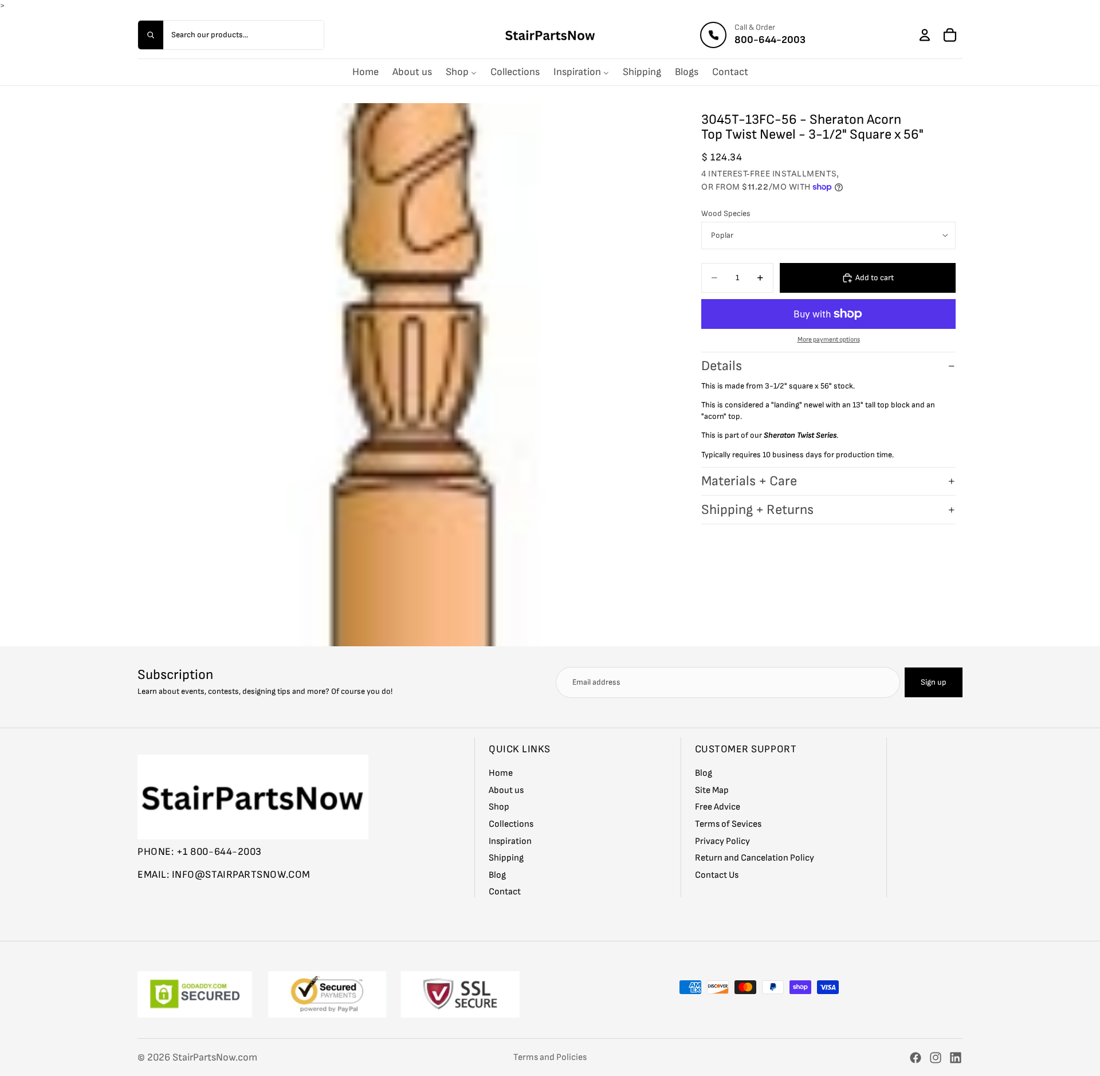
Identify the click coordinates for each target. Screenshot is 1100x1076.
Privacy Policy (722, 840)
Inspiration (510, 840)
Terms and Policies (550, 1057)
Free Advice (717, 807)
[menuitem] (365, 72)
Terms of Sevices (728, 824)
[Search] (150, 35)
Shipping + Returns (757, 509)
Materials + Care (749, 481)
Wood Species (726, 213)
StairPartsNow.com (214, 1057)
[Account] (924, 35)
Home (501, 773)
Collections (511, 824)
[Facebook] (915, 1058)
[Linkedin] (955, 1058)
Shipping (506, 858)
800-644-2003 (770, 40)
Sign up (933, 682)
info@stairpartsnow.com (241, 874)
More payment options (829, 339)
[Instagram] (935, 1058)
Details (721, 366)
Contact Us (716, 874)
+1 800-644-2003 (219, 852)
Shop (499, 807)
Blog (497, 874)
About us (506, 789)
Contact (505, 891)
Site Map (712, 789)
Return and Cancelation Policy (754, 858)
